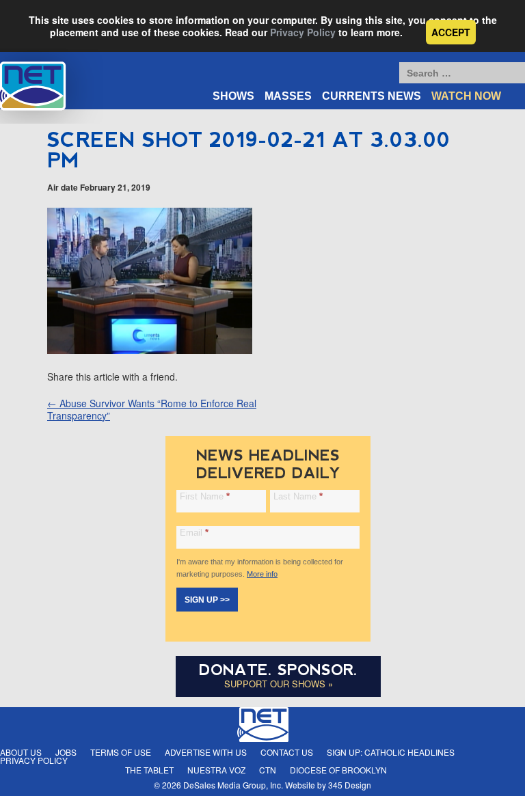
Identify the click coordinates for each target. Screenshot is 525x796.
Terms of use (120, 752)
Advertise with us (206, 752)
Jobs (66, 752)
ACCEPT (450, 32)
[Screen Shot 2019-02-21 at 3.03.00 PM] (149, 350)
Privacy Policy (303, 32)
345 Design (349, 785)
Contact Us (286, 752)
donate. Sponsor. (278, 669)
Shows (233, 96)
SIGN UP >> (207, 600)
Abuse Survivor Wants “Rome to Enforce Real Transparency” (151, 409)
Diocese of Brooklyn (338, 770)
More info (262, 574)
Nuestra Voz (216, 770)
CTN (267, 770)
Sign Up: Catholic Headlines (391, 752)
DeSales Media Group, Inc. (233, 785)
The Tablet (149, 770)
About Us (21, 752)
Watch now (466, 96)
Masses (288, 96)
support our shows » (278, 683)
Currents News (371, 96)
